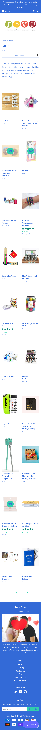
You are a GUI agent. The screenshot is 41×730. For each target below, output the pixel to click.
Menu (7, 11)
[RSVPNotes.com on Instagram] (25, 692)
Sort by (4, 50)
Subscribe (33, 709)
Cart (37, 11)
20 (27, 592)
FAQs (20, 674)
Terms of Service (20, 680)
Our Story (20, 667)
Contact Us (20, 671)
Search (20, 664)
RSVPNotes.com (27, 716)
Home (4, 41)
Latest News (20, 607)
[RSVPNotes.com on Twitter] (15, 692)
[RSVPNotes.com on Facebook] (20, 692)
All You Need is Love (20, 611)
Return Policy (20, 677)
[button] (28, 228)
